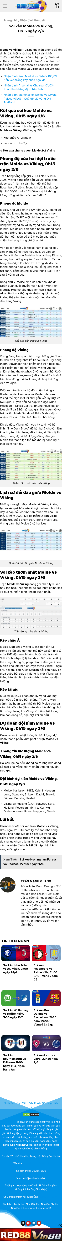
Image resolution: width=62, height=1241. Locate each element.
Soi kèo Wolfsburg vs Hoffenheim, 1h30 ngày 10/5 (15, 1014)
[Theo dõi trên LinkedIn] (33, 1223)
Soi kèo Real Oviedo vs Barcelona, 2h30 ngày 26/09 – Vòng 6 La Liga (45, 1017)
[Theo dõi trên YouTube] (39, 1223)
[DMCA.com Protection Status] (31, 1114)
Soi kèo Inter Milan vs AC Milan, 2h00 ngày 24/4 (15, 969)
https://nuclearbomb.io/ (36, 1163)
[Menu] (5, 6)
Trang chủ (10, 20)
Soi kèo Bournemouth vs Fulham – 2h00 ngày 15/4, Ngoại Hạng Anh (14, 1062)
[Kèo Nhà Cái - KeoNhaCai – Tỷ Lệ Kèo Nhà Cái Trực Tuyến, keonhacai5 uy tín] (31, 6)
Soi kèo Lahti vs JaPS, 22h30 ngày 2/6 (46, 1059)
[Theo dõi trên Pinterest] (28, 1223)
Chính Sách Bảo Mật (14, 1103)
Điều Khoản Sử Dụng (40, 1103)
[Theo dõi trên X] (23, 1223)
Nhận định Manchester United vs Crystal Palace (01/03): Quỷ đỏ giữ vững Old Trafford (30, 98)
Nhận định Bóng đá (32, 20)
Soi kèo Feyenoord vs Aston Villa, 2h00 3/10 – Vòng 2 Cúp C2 (46, 972)
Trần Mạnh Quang (49, 1196)
